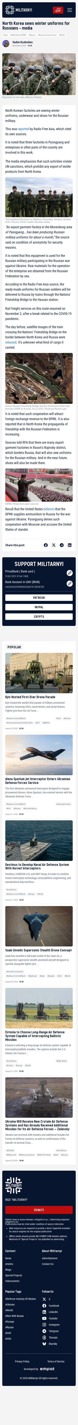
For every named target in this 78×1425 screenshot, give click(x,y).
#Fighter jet (32, 976)
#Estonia (9, 1065)
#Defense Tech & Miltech (15, 718)
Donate (39, 1210)
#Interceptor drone (63, 804)
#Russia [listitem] (9, 1327)
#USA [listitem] (8, 1338)
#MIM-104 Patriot (44, 1155)
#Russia (32, 35)
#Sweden (51, 976)
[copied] (70, 573)
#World (62, 35)
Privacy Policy (22, 1361)
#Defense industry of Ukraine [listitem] (20, 1298)
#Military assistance (26, 1155)
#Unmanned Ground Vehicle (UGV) (19, 723)
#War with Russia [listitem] (14, 1315)
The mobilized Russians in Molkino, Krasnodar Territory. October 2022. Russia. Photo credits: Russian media (38, 220)
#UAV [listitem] (8, 1333)
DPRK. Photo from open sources (22, 504)
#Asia (5, 35)
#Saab (42, 976)
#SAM (56, 1155)
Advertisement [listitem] (49, 1258)
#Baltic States (61, 1061)
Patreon (39, 597)
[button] (69, 10)
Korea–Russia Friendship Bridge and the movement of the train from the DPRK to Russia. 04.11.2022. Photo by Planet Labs (37, 407)
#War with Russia (30, 808)
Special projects (13, 1275)
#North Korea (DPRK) (18, 35)
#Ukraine (67, 718)
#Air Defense (11, 890)
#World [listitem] (9, 1310)
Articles (9, 1263)
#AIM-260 (10, 1150)
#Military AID (11, 1155)
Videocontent (12, 1281)
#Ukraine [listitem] (10, 1304)
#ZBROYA (46, 723)
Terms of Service (56, 1361)
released (10, 342)
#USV (37, 723)
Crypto (39, 616)
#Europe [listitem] (9, 1321)
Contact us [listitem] (47, 1263)
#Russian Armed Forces (47, 35)
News (8, 1258)
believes (49, 509)
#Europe (31, 894)
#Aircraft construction (14, 972)
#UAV (58, 718)
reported (23, 129)
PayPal (39, 607)
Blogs (8, 1269)
